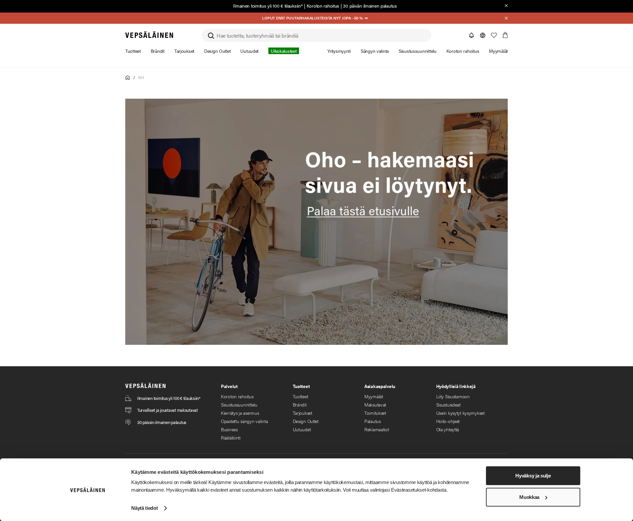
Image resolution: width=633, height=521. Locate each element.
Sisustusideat (448, 404)
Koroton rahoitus (323, 5)
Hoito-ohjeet (448, 421)
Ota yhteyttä (447, 429)
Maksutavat (375, 404)
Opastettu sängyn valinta (244, 421)
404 (141, 77)
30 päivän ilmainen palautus (370, 5)
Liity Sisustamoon (453, 396)
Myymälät (373, 396)
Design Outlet (305, 421)
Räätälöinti (231, 437)
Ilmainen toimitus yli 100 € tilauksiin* (268, 5)
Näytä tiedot (144, 508)
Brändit (300, 404)
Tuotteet (300, 396)
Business (229, 429)
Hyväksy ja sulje (533, 475)
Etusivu (127, 78)
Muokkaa (529, 497)
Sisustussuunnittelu (239, 404)
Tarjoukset (302, 412)
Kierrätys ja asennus (240, 412)
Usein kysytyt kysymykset (460, 412)
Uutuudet (302, 429)
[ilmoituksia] (471, 35)
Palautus (372, 421)
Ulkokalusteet (283, 51)
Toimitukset (375, 412)
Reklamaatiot (376, 429)
